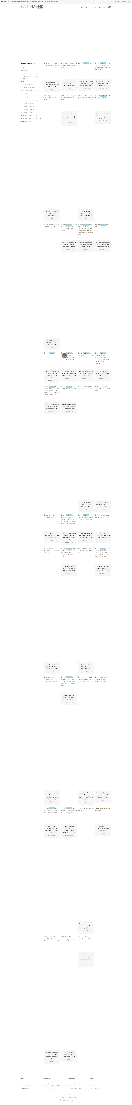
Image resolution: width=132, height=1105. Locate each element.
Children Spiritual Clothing (29, 115)
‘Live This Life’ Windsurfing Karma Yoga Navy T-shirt (52, 666)
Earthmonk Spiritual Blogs (74, 1088)
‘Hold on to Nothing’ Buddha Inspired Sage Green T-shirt (102, 568)
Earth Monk (65, 1097)
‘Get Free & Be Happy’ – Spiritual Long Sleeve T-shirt (103, 83)
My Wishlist (126, 1)
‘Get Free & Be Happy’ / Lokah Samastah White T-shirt (86, 244)
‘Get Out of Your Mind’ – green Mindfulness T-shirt (86, 213)
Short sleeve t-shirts (30, 84)
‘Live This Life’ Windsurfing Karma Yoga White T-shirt (69, 1054)
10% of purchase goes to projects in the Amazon (43, 1)
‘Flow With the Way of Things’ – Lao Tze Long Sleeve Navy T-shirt (86, 83)
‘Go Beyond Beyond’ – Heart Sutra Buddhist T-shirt (52, 213)
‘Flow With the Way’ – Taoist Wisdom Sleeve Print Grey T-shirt (86, 926)
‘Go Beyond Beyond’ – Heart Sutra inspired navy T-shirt (52, 84)
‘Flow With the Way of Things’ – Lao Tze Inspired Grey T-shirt (52, 406)
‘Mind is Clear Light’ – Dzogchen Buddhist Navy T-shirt (103, 504)
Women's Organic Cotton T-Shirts (31, 77)
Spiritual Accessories (28, 94)
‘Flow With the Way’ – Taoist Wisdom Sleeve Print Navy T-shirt (52, 342)
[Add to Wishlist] (47, 65)
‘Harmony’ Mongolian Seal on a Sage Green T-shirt (103, 535)
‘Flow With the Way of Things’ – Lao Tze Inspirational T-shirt (69, 244)
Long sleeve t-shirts (29, 87)
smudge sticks (28, 97)
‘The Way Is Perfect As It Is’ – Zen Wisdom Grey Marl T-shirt (69, 406)
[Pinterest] (68, 1100)
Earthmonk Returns (95, 1088)
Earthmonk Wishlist (26, 1088)
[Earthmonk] (33, 7)
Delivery (92, 1085)
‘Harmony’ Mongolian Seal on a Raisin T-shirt (52, 535)
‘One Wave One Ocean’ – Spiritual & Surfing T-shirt (69, 697)
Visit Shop (23, 1083)
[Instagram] (5, 1)
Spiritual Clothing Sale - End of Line (32, 118)
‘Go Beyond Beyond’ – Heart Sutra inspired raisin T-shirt (103, 373)
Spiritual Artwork (28, 112)
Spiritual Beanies (28, 103)
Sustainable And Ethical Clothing (52, 1085)
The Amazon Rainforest (50, 1088)
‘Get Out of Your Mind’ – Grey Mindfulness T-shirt (86, 504)
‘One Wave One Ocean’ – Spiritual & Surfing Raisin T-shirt (69, 568)
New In (24, 67)
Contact (69, 1085)
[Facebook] (1, 1)
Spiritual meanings (26, 1085)
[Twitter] (2, 1)
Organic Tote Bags (29, 109)
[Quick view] (57, 65)
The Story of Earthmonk (50, 1083)
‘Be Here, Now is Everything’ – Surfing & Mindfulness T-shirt (69, 373)
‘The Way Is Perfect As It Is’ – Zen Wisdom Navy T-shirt (86, 373)
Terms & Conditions (95, 1083)
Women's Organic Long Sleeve (32, 73)
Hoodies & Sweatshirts (28, 90)
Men (23, 81)
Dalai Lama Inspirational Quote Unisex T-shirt (103, 828)
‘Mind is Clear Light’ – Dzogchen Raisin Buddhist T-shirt (86, 666)
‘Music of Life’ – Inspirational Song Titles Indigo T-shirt (69, 83)
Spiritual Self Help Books (31, 100)
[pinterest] (4, 1)
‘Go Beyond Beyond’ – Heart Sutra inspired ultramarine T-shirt (103, 795)
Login (117, 1)
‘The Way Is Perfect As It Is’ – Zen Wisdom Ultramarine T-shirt (103, 244)
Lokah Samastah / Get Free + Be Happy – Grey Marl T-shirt (85, 535)
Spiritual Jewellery (29, 106)
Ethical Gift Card (26, 121)
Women (24, 70)
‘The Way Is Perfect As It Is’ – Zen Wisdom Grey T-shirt (103, 116)
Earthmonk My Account (73, 1083)
